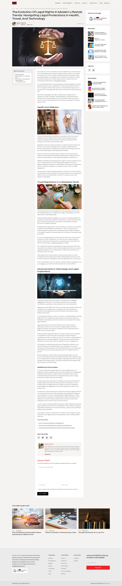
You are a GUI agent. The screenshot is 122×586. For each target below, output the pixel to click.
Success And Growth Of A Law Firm (91, 532)
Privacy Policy (64, 566)
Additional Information (21, 81)
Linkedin (76, 561)
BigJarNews (17, 555)
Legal (21, 8)
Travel (50, 571)
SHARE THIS (80, 23)
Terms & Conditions (66, 571)
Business (57, 3)
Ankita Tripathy (21, 23)
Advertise (63, 568)
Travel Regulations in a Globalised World (22, 76)
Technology (93, 3)
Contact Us (64, 561)
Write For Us (64, 563)
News (101, 3)
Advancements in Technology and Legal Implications (22, 79)
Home (13, 8)
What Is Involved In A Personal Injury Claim (60, 532)
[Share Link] (38, 437)
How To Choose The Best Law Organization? (51, 423)
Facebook (76, 558)
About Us (63, 558)
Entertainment (67, 3)
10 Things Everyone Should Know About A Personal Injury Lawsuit (57, 428)
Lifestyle (77, 3)
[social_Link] (89, 70)
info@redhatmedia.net (18, 566)
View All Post (47, 454)
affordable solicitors (60, 81)
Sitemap (63, 573)
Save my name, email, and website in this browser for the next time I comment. (58, 489)
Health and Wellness (19, 74)
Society (84, 3)
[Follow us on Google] (98, 19)
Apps (49, 573)
